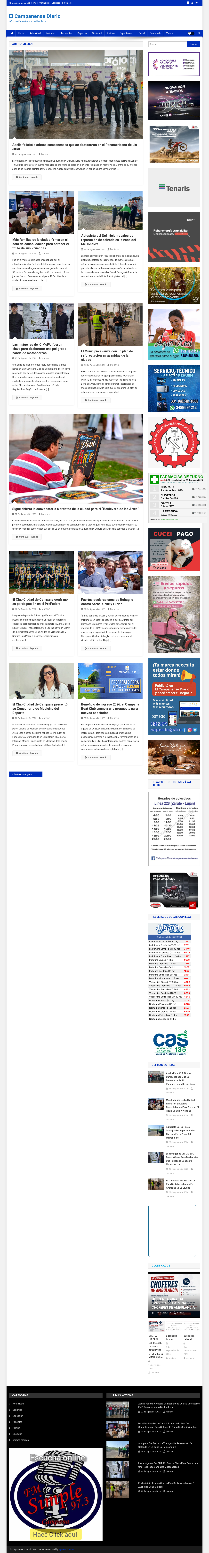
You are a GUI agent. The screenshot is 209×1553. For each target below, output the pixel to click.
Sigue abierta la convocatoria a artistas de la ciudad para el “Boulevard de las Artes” (75, 509)
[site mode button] (191, 33)
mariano (45, 154)
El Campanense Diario (35, 16)
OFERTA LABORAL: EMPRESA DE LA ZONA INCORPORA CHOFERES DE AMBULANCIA (155, 1347)
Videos (169, 33)
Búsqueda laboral (171, 1338)
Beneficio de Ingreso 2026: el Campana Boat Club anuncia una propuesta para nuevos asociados (110, 708)
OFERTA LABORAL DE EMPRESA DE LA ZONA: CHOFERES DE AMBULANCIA (173, 1303)
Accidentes (66, 33)
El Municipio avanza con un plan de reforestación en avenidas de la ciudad (107, 355)
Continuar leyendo (28, 177)
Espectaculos (127, 33)
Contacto (68, 3)
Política (111, 33)
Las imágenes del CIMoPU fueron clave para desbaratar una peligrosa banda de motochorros (39, 349)
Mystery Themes (66, 1549)
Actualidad (35, 33)
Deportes (82, 33)
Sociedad (97, 33)
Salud (142, 33)
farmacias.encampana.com (169, 519)
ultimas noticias (21, 1440)
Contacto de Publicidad (49, 3)
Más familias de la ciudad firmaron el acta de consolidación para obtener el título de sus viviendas (40, 244)
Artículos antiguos (23, 774)
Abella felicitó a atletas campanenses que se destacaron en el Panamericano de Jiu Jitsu (180, 1078)
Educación (18, 1416)
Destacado (155, 33)
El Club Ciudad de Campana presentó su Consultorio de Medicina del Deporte (40, 708)
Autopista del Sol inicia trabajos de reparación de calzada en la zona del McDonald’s (108, 240)
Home (21, 33)
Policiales (51, 33)
